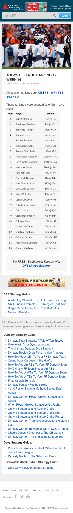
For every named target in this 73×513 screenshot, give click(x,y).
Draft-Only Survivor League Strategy (30, 468)
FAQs (58, 490)
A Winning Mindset (20, 300)
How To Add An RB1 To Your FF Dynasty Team (38, 364)
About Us (7, 496)
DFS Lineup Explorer (37, 265)
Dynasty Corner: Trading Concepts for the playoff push (38, 422)
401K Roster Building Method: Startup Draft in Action (36, 390)
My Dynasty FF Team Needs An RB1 (31, 368)
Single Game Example (22, 308)
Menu (12, 15)
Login (64, 15)
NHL (41, 490)
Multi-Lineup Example (21, 304)
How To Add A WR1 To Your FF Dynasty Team (37, 372)
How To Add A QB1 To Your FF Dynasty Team (37, 356)
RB (46, 92)
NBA (34, 490)
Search (54, 15)
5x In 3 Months (50, 308)
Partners (49, 490)
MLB (27, 490)
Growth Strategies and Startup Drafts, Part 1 (35, 413)
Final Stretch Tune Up (21, 380)
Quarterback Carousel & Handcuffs (30, 360)
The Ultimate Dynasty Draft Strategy (30, 348)
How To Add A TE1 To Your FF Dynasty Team (37, 376)
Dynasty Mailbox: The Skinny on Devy (32, 456)
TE (59, 92)
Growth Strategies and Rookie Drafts (31, 408)
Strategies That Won (53, 304)
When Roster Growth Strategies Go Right (34, 404)
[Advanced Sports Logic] (12, 6)
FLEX (10, 97)
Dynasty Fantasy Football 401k (27, 385)
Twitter (22, 496)
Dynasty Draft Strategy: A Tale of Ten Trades (35, 340)
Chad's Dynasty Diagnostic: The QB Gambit (35, 432)
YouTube (28, 496)
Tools (13, 490)
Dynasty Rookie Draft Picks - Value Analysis (35, 352)
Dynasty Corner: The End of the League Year (36, 437)
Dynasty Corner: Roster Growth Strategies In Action (36, 398)
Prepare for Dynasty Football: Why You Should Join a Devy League (37, 450)
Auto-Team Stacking (53, 300)
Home (5, 490)
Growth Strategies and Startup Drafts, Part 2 (35, 416)
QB (40, 92)
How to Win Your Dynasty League (29, 344)
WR (53, 92)
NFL (20, 490)
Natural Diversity (18, 312)
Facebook (15, 496)
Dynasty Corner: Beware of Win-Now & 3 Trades (38, 429)
